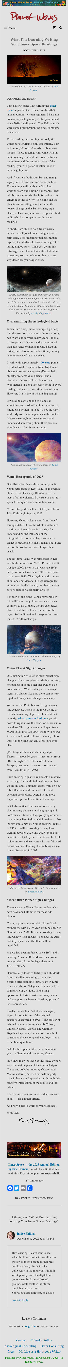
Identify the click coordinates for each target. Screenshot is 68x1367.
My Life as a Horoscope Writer (40, 1351)
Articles (25, 1198)
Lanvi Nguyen (34, 660)
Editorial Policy (41, 1340)
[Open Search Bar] (61, 27)
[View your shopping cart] (54, 27)
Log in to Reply (20, 1300)
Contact (21, 1340)
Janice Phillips (26, 1233)
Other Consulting (52, 1346)
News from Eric (42, 1198)
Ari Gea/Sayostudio (41, 313)
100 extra (44, 362)
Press (11, 1351)
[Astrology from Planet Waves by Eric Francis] (34, 17)
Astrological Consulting (20, 1346)
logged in (30, 1326)
